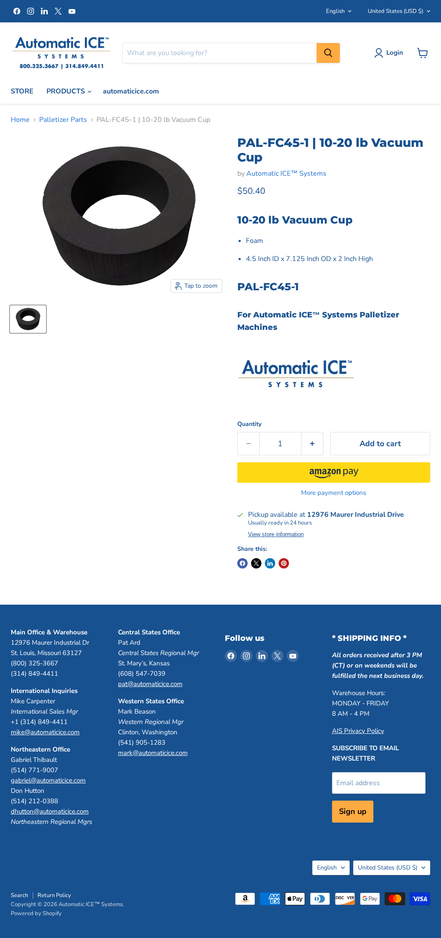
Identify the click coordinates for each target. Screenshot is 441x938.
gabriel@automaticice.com (48, 780)
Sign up (352, 811)
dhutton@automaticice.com (50, 811)
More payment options (333, 493)
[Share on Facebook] (242, 563)
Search (19, 895)
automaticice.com (131, 91)
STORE (22, 91)
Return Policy (54, 895)
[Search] (328, 53)
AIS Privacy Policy (358, 731)
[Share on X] (256, 563)
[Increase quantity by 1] (312, 444)
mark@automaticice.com (153, 753)
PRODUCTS (67, 91)
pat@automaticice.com (150, 684)
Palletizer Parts (63, 120)
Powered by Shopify (36, 913)
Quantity (249, 424)
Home (20, 120)
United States (395, 11)
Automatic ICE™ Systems (286, 173)
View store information (276, 534)
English (335, 11)
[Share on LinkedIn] (270, 563)
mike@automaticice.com (45, 732)
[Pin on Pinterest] (284, 563)
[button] (333, 472)
